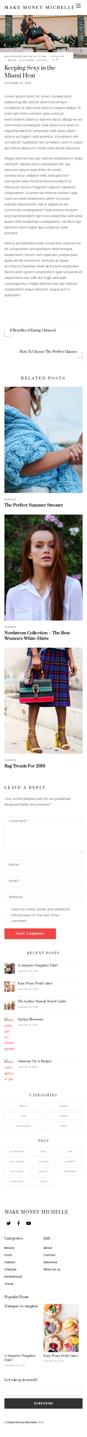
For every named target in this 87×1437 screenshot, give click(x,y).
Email (14, 881)
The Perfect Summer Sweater (33, 505)
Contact (50, 1255)
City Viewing (17, 1161)
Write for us (52, 1270)
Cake (70, 1151)
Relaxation (16, 1181)
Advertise (50, 1262)
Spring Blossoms (30, 1019)
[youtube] (28, 1223)
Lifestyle (63, 1116)
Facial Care (16, 1171)
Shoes (42, 60)
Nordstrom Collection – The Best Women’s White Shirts (37, 635)
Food (23, 1116)
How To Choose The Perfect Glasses (48, 352)
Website (16, 897)
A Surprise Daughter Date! (38, 965)
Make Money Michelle (22, 1422)
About (48, 1248)
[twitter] (8, 1223)
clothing (27, 60)
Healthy (43, 1171)
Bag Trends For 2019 (24, 766)
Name (15, 864)
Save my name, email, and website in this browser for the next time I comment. (40, 915)
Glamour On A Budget (35, 1061)
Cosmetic (70, 1161)
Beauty (23, 1106)
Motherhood (23, 1126)
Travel (63, 1126)
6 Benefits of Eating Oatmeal (33, 330)
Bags (12, 60)
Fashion (57, 56)
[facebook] (18, 1223)
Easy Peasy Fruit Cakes (35, 983)
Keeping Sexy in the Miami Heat (30, 72)
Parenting (70, 1171)
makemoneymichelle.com (25, 56)
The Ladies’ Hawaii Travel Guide (42, 1001)
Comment (19, 821)
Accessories (16, 1151)
